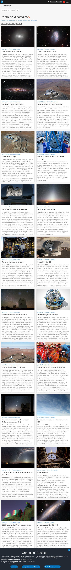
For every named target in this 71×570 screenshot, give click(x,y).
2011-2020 (11, 23)
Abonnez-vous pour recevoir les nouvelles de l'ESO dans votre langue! (19, 20)
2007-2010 (19, 23)
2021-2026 (4, 23)
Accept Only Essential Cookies (31, 567)
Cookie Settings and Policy (52, 567)
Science (52, 2)
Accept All (14, 567)
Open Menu (6, 6)
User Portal (59, 2)
